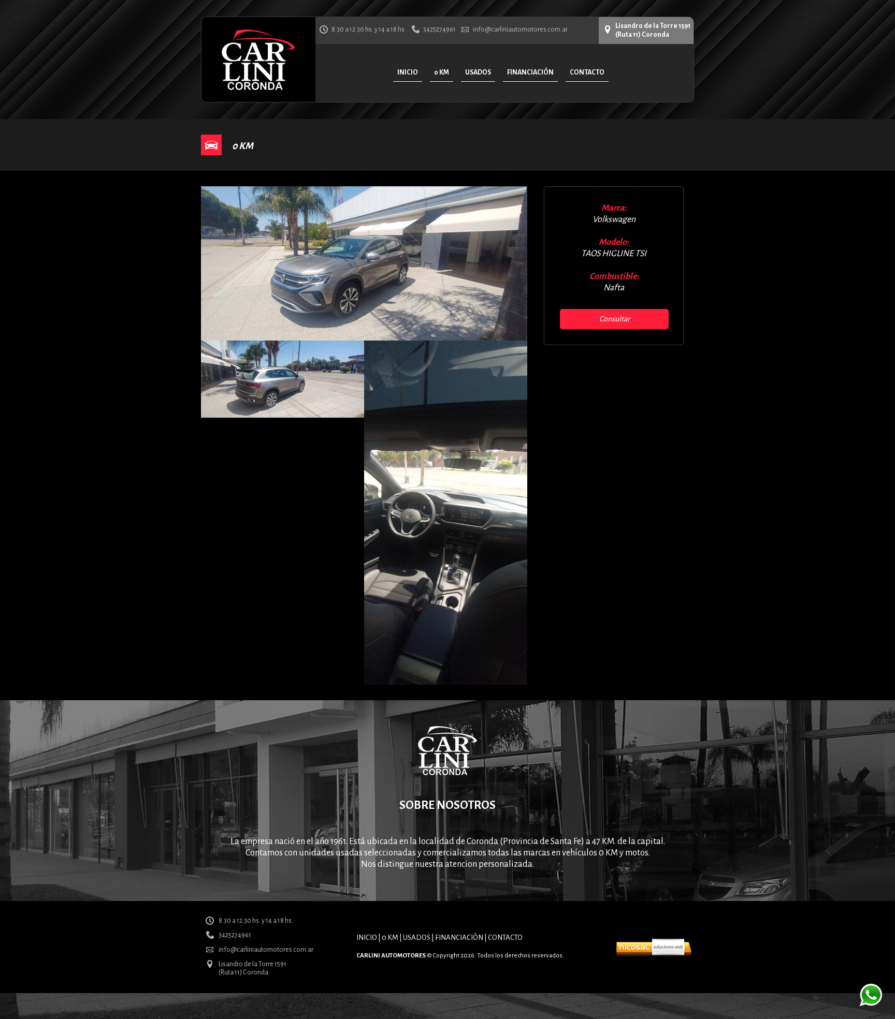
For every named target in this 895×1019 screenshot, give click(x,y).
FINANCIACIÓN (459, 937)
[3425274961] (871, 1004)
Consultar (614, 319)
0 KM (390, 937)
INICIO (366, 937)
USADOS (416, 937)
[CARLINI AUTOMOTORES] (258, 88)
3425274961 (439, 29)
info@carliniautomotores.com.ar (520, 29)
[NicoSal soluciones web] (653, 955)
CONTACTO (505, 937)
